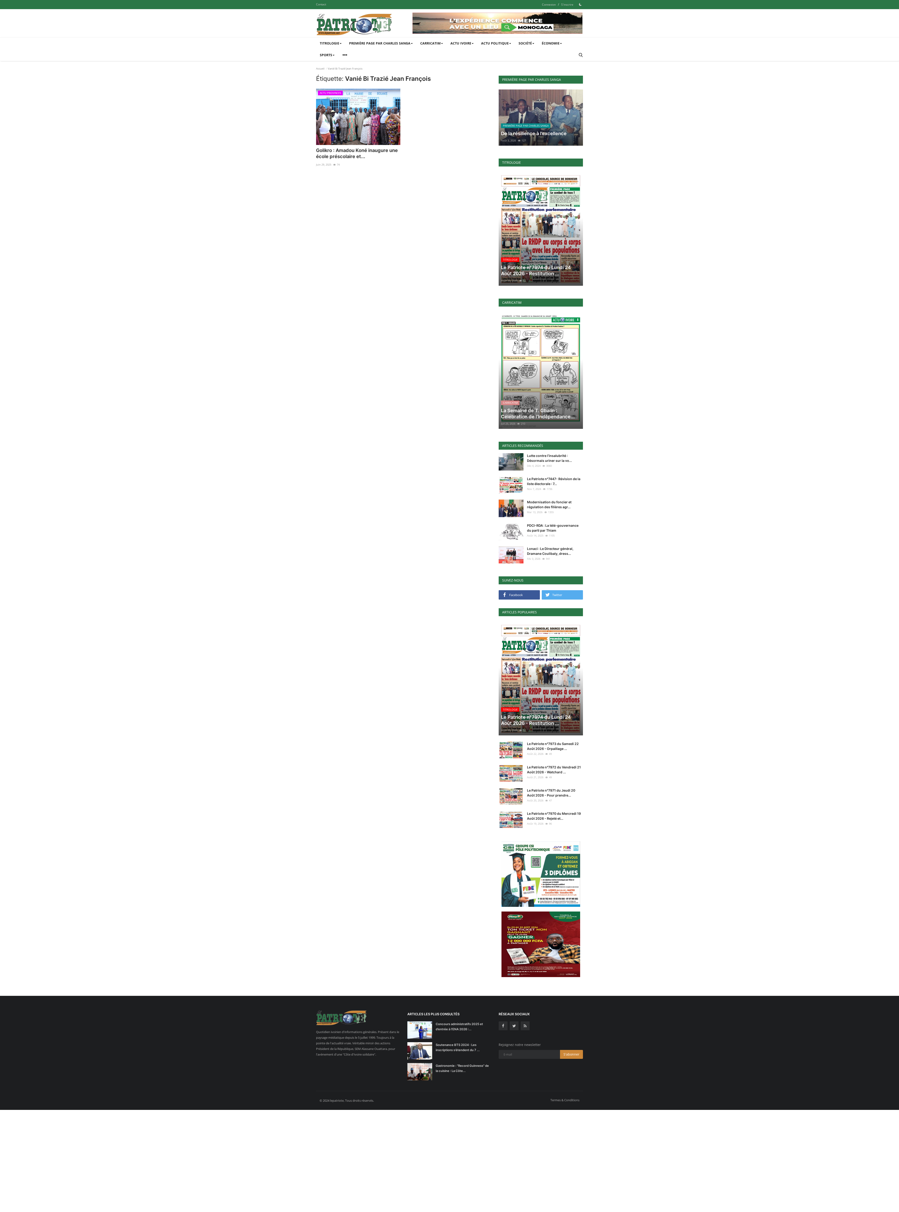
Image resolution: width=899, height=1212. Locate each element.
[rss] (525, 1025)
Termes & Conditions (564, 1100)
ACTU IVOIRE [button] (460, 43)
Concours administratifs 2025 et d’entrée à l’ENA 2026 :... (459, 1026)
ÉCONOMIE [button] (551, 43)
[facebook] (503, 1025)
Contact (321, 4)
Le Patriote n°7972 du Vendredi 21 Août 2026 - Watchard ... (554, 769)
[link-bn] (498, 23)
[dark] (580, 4)
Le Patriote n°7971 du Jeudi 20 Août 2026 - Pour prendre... (551, 792)
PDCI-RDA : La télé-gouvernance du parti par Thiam (552, 527)
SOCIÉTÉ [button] (525, 43)
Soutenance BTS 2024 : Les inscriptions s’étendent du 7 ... (458, 1047)
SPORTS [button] (326, 55)
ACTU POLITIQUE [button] (495, 43)
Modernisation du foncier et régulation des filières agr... (549, 504)
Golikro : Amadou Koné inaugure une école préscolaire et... (357, 153)
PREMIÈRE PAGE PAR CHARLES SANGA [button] (379, 43)
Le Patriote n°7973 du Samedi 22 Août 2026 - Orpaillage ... (553, 746)
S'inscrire (567, 5)
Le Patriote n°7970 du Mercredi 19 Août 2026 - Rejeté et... (554, 816)
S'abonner (571, 1054)
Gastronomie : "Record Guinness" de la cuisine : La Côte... (462, 1068)
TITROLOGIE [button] (329, 43)
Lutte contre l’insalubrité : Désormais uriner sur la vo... (549, 458)
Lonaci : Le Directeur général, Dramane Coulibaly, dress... (550, 551)
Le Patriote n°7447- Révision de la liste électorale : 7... (553, 481)
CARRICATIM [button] (430, 43)
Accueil (320, 68)
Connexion (549, 5)
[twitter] (514, 1025)
